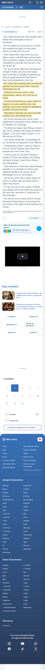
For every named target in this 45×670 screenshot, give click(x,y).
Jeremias (26, 496)
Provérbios (6, 552)
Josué (5, 503)
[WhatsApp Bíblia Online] (35, 643)
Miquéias (26, 528)
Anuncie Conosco (29, 460)
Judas (25, 604)
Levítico (5, 493)
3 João (25, 600)
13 (22, 403)
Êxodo (5, 489)
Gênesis (5, 485)
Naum (25, 531)
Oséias (25, 510)
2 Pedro (26, 590)
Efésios (5, 597)
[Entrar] (30, 2)
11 (7, 403)
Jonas (25, 524)
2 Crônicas (6, 531)
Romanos (6, 583)
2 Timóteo (27, 569)
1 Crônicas (6, 528)
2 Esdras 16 (33, 317)
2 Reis (5, 524)
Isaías (25, 493)
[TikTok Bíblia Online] (22, 649)
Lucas (5, 572)
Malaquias (27, 549)
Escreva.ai (6, 625)
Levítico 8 (33, 332)
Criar (33, 32)
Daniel (25, 507)
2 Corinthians (16, 27)
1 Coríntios (6, 586)
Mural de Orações (29, 450)
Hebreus (26, 579)
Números (6, 496)
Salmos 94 (12, 332)
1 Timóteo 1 (11, 317)
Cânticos (26, 489)
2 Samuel (6, 517)
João (4, 576)
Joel (24, 514)
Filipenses (6, 600)
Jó (3, 545)
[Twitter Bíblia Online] (35, 649)
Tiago (25, 583)
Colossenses (7, 604)
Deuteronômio (8, 500)
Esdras (5, 535)
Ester (4, 542)
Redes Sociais (28, 457)
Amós (25, 517)
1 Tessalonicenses (9, 607)
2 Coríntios (6, 590)
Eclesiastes (27, 485)
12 (15, 403)
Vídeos (25, 453)
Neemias (6, 538)
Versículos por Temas (31, 446)
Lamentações (28, 500)
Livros (7, 27)
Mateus (5, 565)
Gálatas (5, 593)
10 (38, 396)
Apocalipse (27, 607)
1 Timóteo (27, 565)
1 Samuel (6, 514)
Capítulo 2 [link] (26, 27)
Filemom (26, 576)
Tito (24, 572)
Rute (4, 510)
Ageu (25, 542)
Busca (5, 457)
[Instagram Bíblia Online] (9, 643)
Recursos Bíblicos (9, 467)
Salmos (5, 549)
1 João (25, 593)
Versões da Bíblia (9, 460)
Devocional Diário (9, 464)
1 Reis (5, 521)
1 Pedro (26, 586)
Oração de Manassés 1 (30, 324)
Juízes (5, 507)
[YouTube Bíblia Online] (22, 643)
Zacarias (26, 545)
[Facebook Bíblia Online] (9, 649)
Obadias (26, 521)
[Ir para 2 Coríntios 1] (4, 218)
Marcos (5, 569)
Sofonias (26, 538)
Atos (4, 579)
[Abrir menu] (41, 2)
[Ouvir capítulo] (42, 7)
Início (5, 446)
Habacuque (27, 535)
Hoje (4, 450)
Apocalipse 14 (12, 324)
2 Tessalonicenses (9, 611)
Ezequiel (26, 503)
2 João (25, 597)
